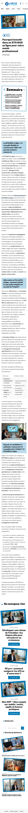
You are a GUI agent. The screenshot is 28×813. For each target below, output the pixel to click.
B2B (7, 35)
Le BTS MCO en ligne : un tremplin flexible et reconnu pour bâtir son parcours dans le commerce (13, 96)
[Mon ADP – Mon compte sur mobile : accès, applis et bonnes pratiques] (13, 689)
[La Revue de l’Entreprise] (11, 3)
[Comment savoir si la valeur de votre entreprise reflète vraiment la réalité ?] (14, 785)
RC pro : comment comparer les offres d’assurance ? (14, 671)
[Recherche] (23, 3)
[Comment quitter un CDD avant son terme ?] (13, 744)
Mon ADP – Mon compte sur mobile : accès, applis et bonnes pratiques (14, 705)
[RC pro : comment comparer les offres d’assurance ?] (14, 655)
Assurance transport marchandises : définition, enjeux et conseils (11, 775)
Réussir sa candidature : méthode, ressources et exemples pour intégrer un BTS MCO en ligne (13, 106)
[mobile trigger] (3, 3)
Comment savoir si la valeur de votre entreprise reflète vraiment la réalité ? (12, 795)
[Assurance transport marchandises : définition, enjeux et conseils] (14, 765)
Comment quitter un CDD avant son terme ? (13, 755)
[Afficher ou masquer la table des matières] (24, 90)
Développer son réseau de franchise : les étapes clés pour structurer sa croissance (14, 635)
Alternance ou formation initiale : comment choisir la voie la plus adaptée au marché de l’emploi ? (13, 101)
